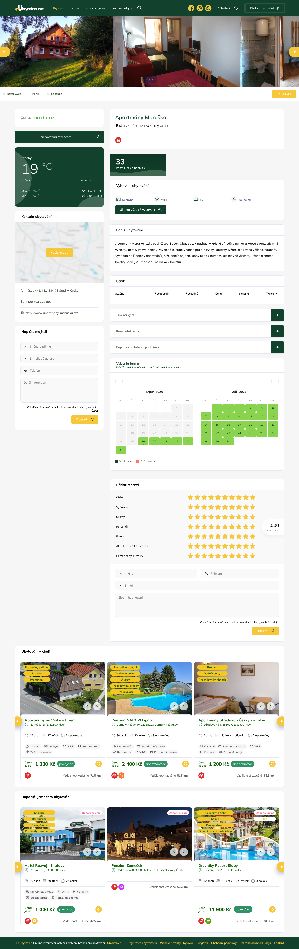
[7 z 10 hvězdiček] (232, 497)
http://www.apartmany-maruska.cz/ (51, 313)
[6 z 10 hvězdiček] (225, 497)
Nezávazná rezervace (56, 137)
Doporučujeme (94, 8)
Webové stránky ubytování (177, 943)
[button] (146, 79)
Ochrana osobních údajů (255, 943)
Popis (36, 94)
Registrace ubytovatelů (142, 943)
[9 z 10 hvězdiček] (246, 497)
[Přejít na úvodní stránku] (29, 8)
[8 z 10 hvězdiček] (239, 497)
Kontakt (279, 943)
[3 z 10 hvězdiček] (204, 497)
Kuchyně (127, 200)
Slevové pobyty (121, 8)
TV (202, 200)
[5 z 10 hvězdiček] (218, 497)
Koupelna (244, 200)
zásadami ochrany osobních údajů (259, 622)
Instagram (199, 8)
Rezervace (14, 94)
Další (97, 706)
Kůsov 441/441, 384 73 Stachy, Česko (143, 126)
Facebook (191, 8)
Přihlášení (224, 8)
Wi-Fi (164, 200)
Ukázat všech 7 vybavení (137, 210)
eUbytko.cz (25, 943)
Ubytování (59, 8)
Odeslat (81, 419)
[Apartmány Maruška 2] (260, 51)
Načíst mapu (59, 252)
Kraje (75, 8)
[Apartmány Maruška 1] (176, 51)
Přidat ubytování (262, 8)
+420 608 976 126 (208, 8)
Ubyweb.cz (114, 943)
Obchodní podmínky (224, 943)
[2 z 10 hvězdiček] (197, 497)
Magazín (202, 943)
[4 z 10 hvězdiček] (211, 497)
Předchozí (87, 706)
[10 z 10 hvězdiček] (252, 497)
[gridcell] (143, 441)
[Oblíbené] (236, 8)
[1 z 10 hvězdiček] (190, 497)
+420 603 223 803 (38, 302)
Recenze (56, 94)
